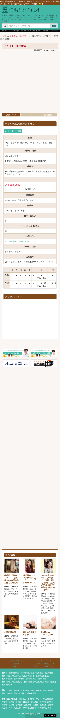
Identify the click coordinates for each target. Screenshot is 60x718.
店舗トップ (11, 114)
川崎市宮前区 (19, 693)
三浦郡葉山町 (48, 699)
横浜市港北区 (7, 678)
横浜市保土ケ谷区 (19, 675)
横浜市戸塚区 (19, 678)
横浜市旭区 (42, 678)
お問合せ (48, 114)
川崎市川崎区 (14, 690)
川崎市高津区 (48, 690)
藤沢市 (18, 702)
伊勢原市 (19, 705)
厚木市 (4, 705)
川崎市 (4, 690)
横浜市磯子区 (32, 675)
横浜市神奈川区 (27, 673)
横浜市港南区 (31, 678)
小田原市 (26, 702)
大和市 (11, 705)
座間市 (35, 705)
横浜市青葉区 (50, 681)
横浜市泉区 (38, 681)
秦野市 (48, 702)
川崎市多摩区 (7, 693)
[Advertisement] (30, 83)
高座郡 (4, 707)
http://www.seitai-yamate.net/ (17, 241)
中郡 (10, 707)
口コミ (30, 114)
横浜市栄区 (28, 681)
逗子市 (42, 702)
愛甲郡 (25, 707)
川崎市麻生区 (31, 693)
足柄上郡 (17, 707)
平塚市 (4, 702)
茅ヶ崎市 (34, 702)
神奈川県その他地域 (9, 699)
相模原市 (22, 699)
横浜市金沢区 (44, 675)
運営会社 (15, 666)
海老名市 (27, 705)
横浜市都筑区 (7, 684)
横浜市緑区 (6, 681)
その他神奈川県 (44, 707)
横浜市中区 (24, 36)
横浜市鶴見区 (14, 673)
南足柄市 (43, 705)
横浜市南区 (6, 675)
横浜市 (12, 36)
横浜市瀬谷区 (17, 681)
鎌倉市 (11, 702)
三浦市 (38, 699)
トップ (3, 36)
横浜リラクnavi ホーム (45, 666)
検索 (54, 25)
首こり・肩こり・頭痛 (13, 131)
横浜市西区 (38, 673)
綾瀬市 (50, 705)
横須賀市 (31, 699)
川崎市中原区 (36, 690)
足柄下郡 (32, 707)
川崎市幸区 (25, 690)
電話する (31, 189)
